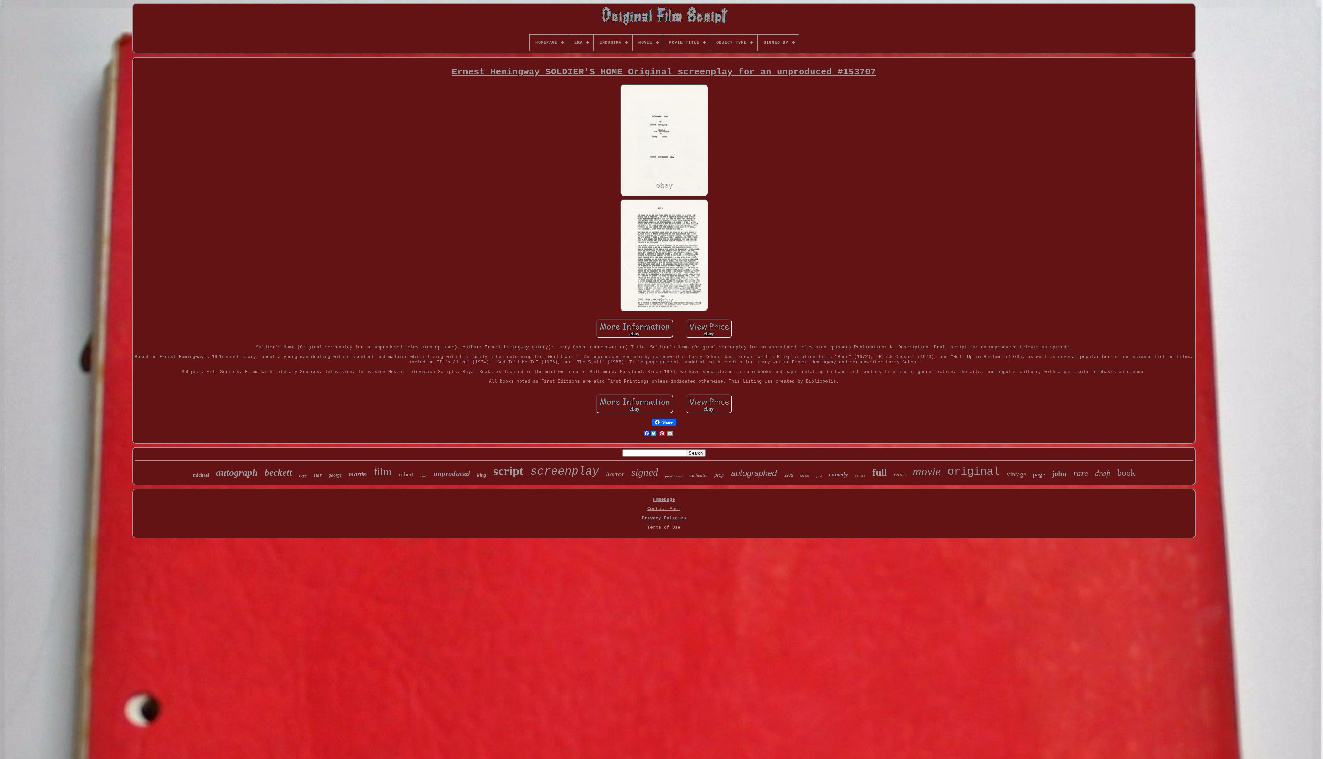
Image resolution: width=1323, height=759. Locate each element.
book (1126, 473)
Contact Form (663, 509)
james (860, 475)
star (318, 475)
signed (644, 472)
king (481, 475)
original (973, 471)
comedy (838, 474)
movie (927, 471)
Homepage (664, 499)
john (1059, 473)
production (674, 476)
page (1039, 474)
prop (719, 475)
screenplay (564, 471)
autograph (237, 472)
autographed (754, 473)
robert (406, 474)
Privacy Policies (664, 518)
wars (900, 474)
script (508, 471)
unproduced (451, 473)
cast (423, 476)
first (819, 476)
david (804, 475)
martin (358, 474)
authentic (698, 475)
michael (201, 475)
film (383, 472)
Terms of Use (663, 527)
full (879, 472)
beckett (278, 472)
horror (615, 474)
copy (303, 475)
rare (1080, 473)
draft (1102, 473)
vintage (1016, 474)
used (788, 475)
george (335, 475)
